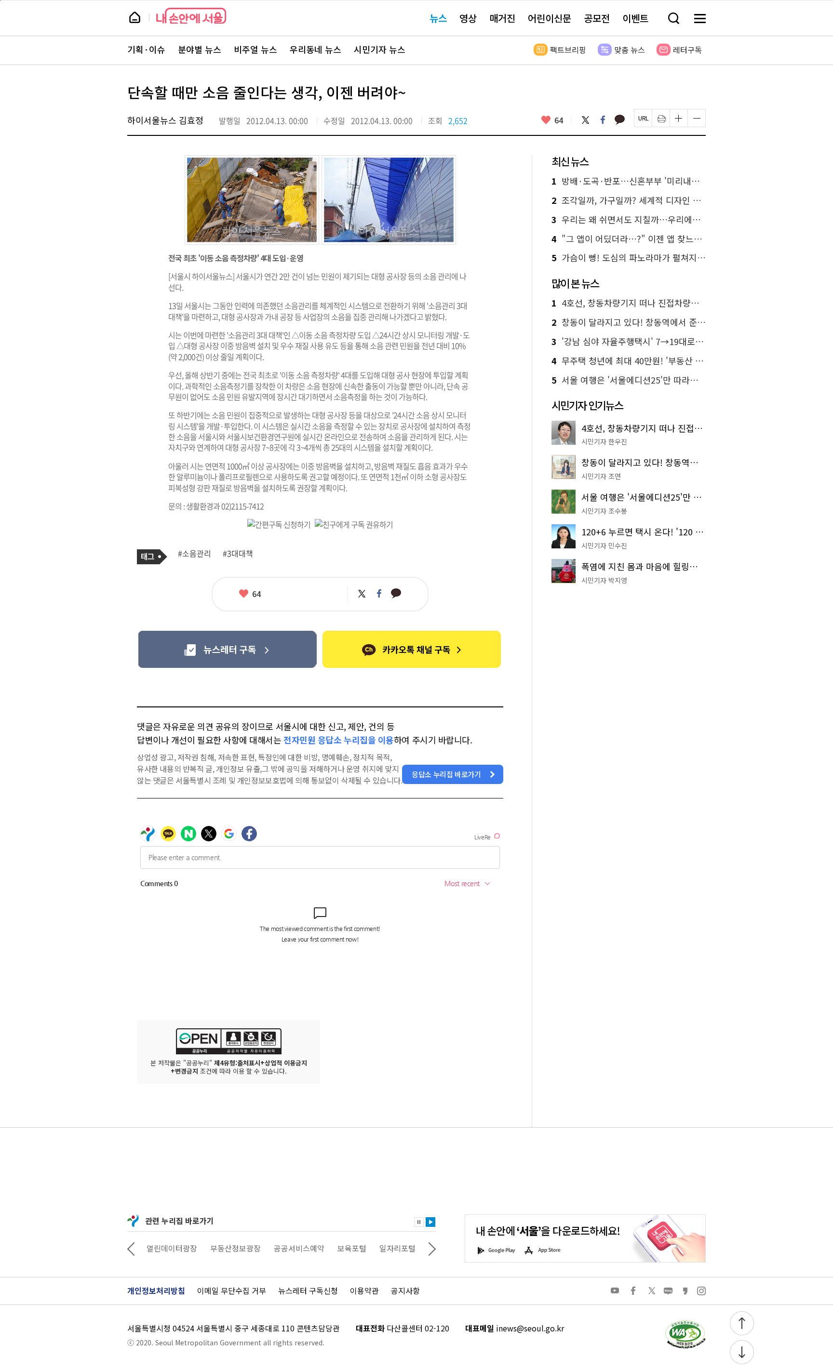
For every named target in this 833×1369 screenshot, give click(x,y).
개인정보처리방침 (156, 1290)
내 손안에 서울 (191, 16)
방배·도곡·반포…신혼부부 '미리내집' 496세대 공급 (628, 181)
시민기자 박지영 (604, 580)
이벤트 (635, 18)
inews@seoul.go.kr (530, 1328)
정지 (419, 1222)
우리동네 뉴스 (315, 49)
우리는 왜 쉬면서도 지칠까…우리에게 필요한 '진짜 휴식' (628, 220)
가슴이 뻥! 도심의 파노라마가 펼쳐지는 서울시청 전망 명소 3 (628, 258)
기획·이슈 (146, 49)
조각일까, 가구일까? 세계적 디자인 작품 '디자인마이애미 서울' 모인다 (628, 200)
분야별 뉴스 (199, 49)
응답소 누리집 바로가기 (446, 774)
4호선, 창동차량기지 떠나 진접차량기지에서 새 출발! (628, 303)
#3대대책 (238, 553)
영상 (468, 18)
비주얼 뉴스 (255, 49)
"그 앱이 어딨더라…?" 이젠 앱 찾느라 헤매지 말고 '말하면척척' (628, 239)
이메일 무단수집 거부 (231, 1290)
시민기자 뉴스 (379, 49)
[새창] (227, 649)
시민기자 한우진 (604, 441)
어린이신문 (549, 18)
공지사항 (405, 1290)
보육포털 (351, 1248)
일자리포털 (397, 1248)
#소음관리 (194, 553)
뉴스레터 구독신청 (308, 1290)
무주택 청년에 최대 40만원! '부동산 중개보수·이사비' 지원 (628, 361)
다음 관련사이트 (432, 1248)
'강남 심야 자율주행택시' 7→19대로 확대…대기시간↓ (628, 341)
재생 (430, 1222)
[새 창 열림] (685, 1323)
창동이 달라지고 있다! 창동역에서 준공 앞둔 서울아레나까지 (628, 322)
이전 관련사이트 (131, 1248)
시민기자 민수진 (604, 545)
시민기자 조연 (601, 476)
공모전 (597, 18)
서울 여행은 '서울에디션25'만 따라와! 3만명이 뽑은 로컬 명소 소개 (628, 380)
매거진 (502, 18)
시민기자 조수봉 (604, 511)
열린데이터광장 (172, 1248)
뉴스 (438, 18)
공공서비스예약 (299, 1248)
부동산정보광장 (235, 1248)
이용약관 (364, 1290)
